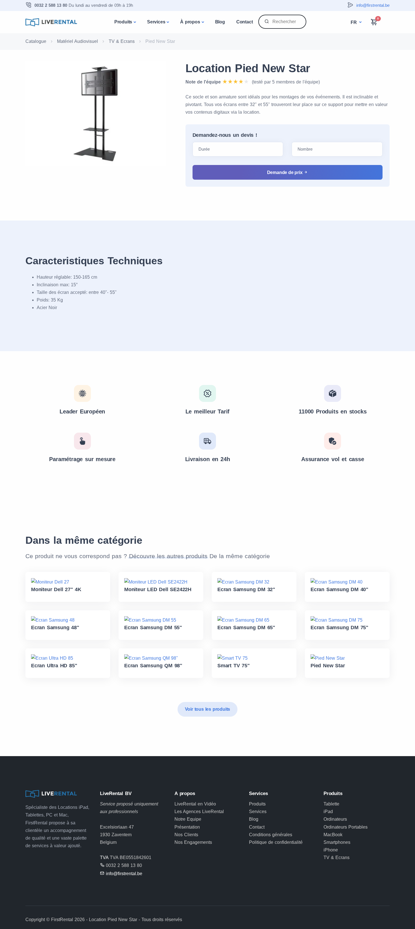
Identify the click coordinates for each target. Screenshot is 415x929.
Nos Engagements (193, 842)
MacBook (333, 834)
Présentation (187, 827)
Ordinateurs (335, 819)
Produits (123, 21)
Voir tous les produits (207, 709)
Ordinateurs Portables (346, 827)
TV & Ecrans (122, 41)
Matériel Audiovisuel (77, 41)
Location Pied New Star (248, 68)
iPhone (331, 849)
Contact (244, 21)
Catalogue (35, 41)
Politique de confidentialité (276, 842)
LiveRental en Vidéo (195, 804)
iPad (328, 811)
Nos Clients (186, 834)
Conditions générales (270, 834)
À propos (190, 21)
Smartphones (337, 842)
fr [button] (354, 22)
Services (156, 21)
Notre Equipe (187, 819)
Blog (220, 21)
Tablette (331, 804)
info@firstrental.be (373, 5)
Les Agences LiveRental (199, 811)
